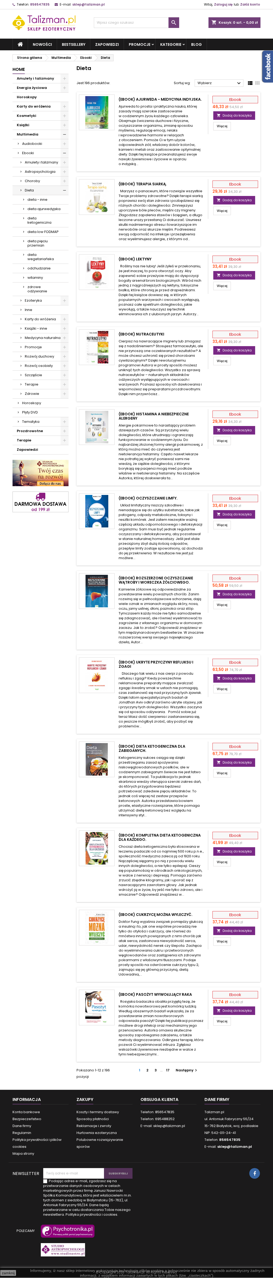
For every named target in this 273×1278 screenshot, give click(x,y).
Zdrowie (32, 393)
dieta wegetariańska (40, 256)
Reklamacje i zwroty (94, 1125)
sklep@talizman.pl (88, 4)
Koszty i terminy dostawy (98, 1112)
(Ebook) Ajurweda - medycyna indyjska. (160, 99)
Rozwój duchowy (39, 356)
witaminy (35, 277)
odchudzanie (39, 268)
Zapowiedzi (107, 44)
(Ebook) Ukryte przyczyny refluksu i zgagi (156, 664)
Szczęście (33, 375)
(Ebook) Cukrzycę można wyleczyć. (155, 914)
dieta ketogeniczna (39, 220)
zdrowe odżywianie (37, 289)
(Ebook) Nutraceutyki (141, 334)
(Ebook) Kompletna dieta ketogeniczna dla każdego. (160, 837)
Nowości (42, 44)
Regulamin (22, 1132)
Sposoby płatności (93, 1118)
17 (168, 1070)
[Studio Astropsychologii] (62, 1252)
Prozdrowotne (30, 430)
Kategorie (170, 44)
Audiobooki (32, 143)
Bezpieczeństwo (27, 1118)
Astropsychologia (40, 171)
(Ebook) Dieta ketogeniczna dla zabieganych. (152, 748)
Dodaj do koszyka (234, 115)
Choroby (32, 180)
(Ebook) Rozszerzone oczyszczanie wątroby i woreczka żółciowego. (156, 580)
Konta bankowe (26, 1112)
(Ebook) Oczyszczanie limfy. (148, 498)
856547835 (40, 4)
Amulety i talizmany (35, 78)
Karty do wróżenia (34, 106)
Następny (187, 1070)
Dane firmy (22, 1125)
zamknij (8, 1273)
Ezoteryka (33, 300)
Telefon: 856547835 (157, 1112)
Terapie (31, 384)
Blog (196, 44)
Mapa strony (23, 1153)
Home (19, 69)
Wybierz (220, 83)
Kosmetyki (26, 115)
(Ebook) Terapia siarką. (143, 184)
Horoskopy (27, 97)
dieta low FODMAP (43, 231)
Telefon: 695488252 (157, 1118)
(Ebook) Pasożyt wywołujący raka (155, 994)
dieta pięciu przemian (37, 243)
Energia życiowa (32, 87)
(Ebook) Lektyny (135, 259)
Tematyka (30, 421)
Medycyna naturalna (43, 337)
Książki (23, 125)
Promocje (139, 44)
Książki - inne (36, 328)
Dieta (29, 190)
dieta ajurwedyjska (44, 208)
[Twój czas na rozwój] (41, 472)
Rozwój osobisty (39, 365)
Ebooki (28, 152)
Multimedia (27, 134)
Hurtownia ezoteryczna (97, 1132)
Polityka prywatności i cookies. (92, 1214)
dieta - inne (37, 199)
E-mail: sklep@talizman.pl (162, 1125)
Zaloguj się (223, 4)
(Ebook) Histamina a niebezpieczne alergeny (154, 416)
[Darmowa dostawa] (41, 501)
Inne (28, 309)
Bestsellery (73, 44)
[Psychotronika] (67, 1233)
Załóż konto (250, 4)
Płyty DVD (30, 412)
